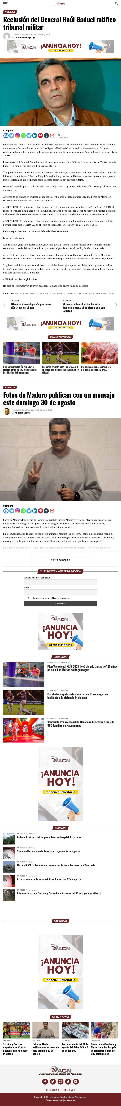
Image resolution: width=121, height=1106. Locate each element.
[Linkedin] (34, 135)
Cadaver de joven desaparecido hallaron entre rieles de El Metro (54, 285)
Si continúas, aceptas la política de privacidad (48, 598)
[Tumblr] (46, 135)
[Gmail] (52, 135)
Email (26, 587)
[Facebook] (6, 135)
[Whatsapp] (23, 135)
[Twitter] (11, 135)
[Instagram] (17, 135)
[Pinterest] (40, 135)
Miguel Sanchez (23, 413)
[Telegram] (29, 135)
